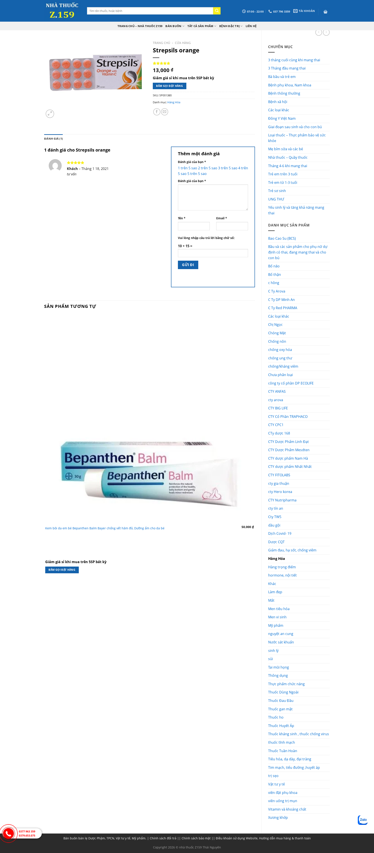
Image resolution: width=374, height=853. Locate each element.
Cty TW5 (274, 516)
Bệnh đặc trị (229, 26)
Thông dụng (278, 675)
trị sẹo (273, 775)
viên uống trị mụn (282, 800)
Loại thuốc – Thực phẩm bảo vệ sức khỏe (297, 138)
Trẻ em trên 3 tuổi (282, 174)
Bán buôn (173, 26)
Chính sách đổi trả (163, 838)
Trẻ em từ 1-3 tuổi (282, 182)
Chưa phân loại (280, 374)
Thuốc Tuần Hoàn (282, 750)
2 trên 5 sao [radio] (207, 168)
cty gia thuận (278, 483)
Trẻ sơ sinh (277, 190)
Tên (181, 218)
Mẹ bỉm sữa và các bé (285, 149)
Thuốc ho (276, 717)
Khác (272, 583)
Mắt (271, 600)
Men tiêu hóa (279, 608)
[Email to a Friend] (164, 111)
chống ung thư (280, 358)
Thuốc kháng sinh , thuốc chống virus (298, 734)
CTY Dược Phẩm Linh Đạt (288, 441)
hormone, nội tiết (282, 575)
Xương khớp (278, 817)
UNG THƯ (276, 199)
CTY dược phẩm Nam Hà (288, 458)
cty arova (275, 399)
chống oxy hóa (280, 349)
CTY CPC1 (276, 424)
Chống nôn (277, 341)
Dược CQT (276, 542)
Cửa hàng (183, 43)
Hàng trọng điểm (282, 567)
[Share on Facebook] (156, 111)
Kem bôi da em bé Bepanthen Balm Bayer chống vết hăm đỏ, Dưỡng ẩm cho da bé (104, 528)
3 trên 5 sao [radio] (227, 168)
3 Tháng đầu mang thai (287, 68)
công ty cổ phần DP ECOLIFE (291, 383)
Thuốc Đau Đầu (280, 700)
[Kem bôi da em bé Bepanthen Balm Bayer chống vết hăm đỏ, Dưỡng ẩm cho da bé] (149, 418)
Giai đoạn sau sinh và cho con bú (295, 126)
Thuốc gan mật (280, 709)
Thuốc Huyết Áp (281, 725)
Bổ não (274, 266)
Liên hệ (251, 26)
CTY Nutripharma (282, 500)
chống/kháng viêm (283, 366)
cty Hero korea (280, 491)
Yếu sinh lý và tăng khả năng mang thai (296, 210)
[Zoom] (50, 114)
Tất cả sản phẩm (200, 26)
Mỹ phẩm (275, 625)
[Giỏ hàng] (326, 11)
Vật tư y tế (276, 784)
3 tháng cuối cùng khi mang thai (294, 60)
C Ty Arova (276, 291)
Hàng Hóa (276, 558)
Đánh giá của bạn (192, 162)
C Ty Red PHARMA (282, 307)
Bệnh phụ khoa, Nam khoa (289, 85)
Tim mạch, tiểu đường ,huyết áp (294, 767)
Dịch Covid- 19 (279, 533)
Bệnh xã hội (277, 101)
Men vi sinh (277, 617)
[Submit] (217, 11)
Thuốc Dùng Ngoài (283, 692)
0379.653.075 (27, 835)
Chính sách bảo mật (196, 838)
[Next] (60, 111)
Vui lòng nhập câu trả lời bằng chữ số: (206, 238)
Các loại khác (278, 110)
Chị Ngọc (275, 324)
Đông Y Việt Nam (282, 118)
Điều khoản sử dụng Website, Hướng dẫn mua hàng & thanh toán (263, 838)
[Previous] (46, 586)
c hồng (273, 282)
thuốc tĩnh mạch (281, 742)
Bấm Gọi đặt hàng (169, 86)
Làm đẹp (275, 592)
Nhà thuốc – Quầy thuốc (288, 157)
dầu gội (274, 525)
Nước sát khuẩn (281, 642)
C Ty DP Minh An (281, 299)
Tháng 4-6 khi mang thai (287, 165)
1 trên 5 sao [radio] (187, 168)
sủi (270, 658)
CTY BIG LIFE (278, 408)
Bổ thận (274, 274)
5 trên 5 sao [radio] (197, 173)
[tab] (53, 138)
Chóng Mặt (277, 333)
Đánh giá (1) (53, 139)
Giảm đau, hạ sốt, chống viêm (292, 550)
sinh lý (273, 650)
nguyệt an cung (280, 633)
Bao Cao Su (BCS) (282, 238)
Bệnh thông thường (284, 93)
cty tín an (275, 508)
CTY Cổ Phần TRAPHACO (288, 416)
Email (221, 218)
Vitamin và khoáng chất (287, 809)
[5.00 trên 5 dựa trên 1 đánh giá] (204, 63)
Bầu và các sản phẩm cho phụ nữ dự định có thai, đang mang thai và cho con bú (297, 252)
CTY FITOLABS (279, 475)
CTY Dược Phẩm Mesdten (289, 450)
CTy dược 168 (279, 433)
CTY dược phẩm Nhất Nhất (290, 466)
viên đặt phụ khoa (282, 792)
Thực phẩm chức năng (286, 684)
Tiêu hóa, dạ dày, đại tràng (289, 759)
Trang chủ (161, 43)
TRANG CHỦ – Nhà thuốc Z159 (140, 26)
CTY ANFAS (277, 391)
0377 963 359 (27, 831)
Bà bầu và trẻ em (282, 76)
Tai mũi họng (278, 667)
